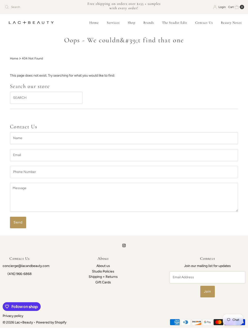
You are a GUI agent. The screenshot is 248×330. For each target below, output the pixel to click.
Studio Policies (103, 271)
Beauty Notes (231, 23)
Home (94, 23)
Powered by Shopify (51, 322)
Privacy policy (13, 316)
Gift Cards (103, 282)
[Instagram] (124, 245)
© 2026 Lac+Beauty (18, 322)
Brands (148, 23)
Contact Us (204, 23)
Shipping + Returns (103, 277)
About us (103, 266)
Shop (131, 23)
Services (113, 23)
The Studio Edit (174, 23)
